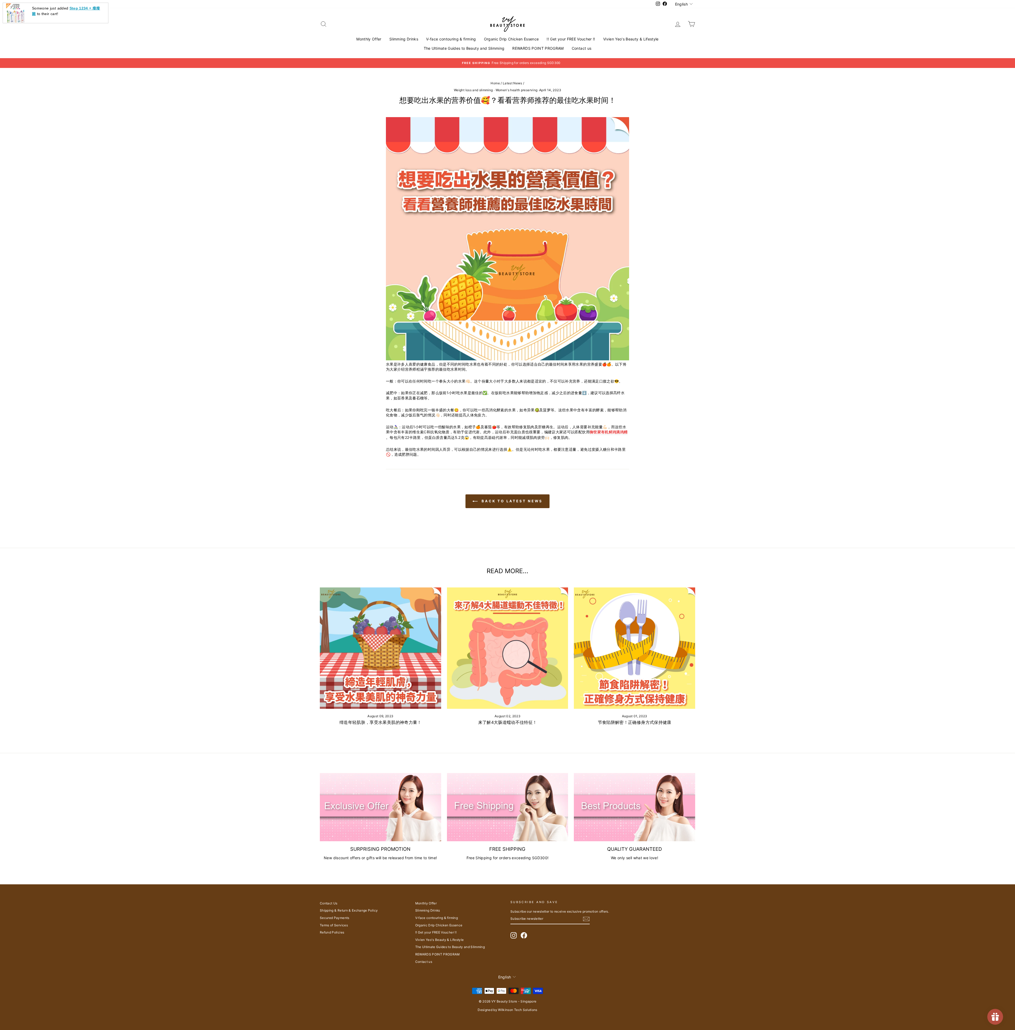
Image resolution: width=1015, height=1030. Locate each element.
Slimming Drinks (403, 39)
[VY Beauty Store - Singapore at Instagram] (513, 935)
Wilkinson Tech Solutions (517, 1010)
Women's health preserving (517, 90)
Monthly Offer (368, 39)
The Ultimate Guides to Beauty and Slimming (464, 48)
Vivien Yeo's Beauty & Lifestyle (631, 39)
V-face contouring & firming (451, 39)
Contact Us (329, 903)
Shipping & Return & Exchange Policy (349, 910)
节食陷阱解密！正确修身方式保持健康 (634, 722)
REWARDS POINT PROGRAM (538, 48)
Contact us (582, 48)
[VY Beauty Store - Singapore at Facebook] (524, 935)
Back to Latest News (511, 501)
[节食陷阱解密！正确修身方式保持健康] (634, 648)
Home (495, 83)
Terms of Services (334, 925)
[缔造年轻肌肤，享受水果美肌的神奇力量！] (380, 648)
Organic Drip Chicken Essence (511, 39)
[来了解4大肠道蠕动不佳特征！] (507, 648)
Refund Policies (332, 932)
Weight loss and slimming (473, 90)
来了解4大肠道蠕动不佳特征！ (507, 722)
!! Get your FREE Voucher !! (571, 39)
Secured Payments (334, 918)
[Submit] (586, 919)
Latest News (512, 83)
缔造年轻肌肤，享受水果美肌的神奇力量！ (380, 722)
